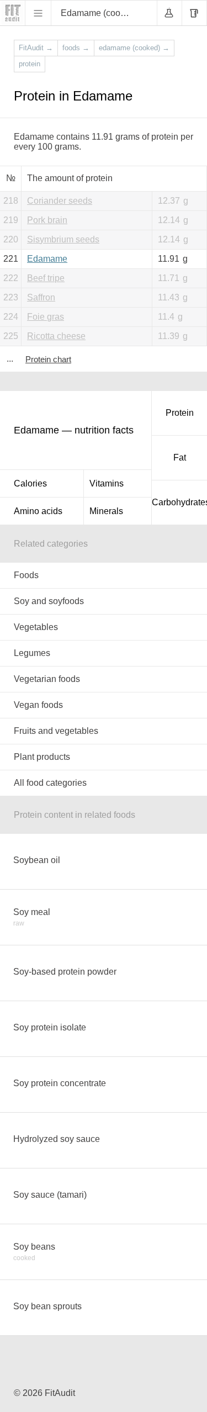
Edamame (47, 258)
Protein (180, 412)
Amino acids (38, 511)
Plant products (42, 756)
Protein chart (48, 359)
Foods (26, 575)
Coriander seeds (59, 200)
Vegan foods (38, 705)
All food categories (50, 782)
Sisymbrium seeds (63, 239)
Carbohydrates (179, 502)
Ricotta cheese (56, 336)
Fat (179, 457)
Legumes (32, 653)
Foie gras (45, 316)
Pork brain (47, 220)
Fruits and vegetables (56, 731)
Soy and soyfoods (49, 601)
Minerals (106, 511)
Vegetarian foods (47, 679)
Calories (30, 483)
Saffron (41, 297)
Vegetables (36, 627)
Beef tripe (46, 278)
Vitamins (106, 483)
